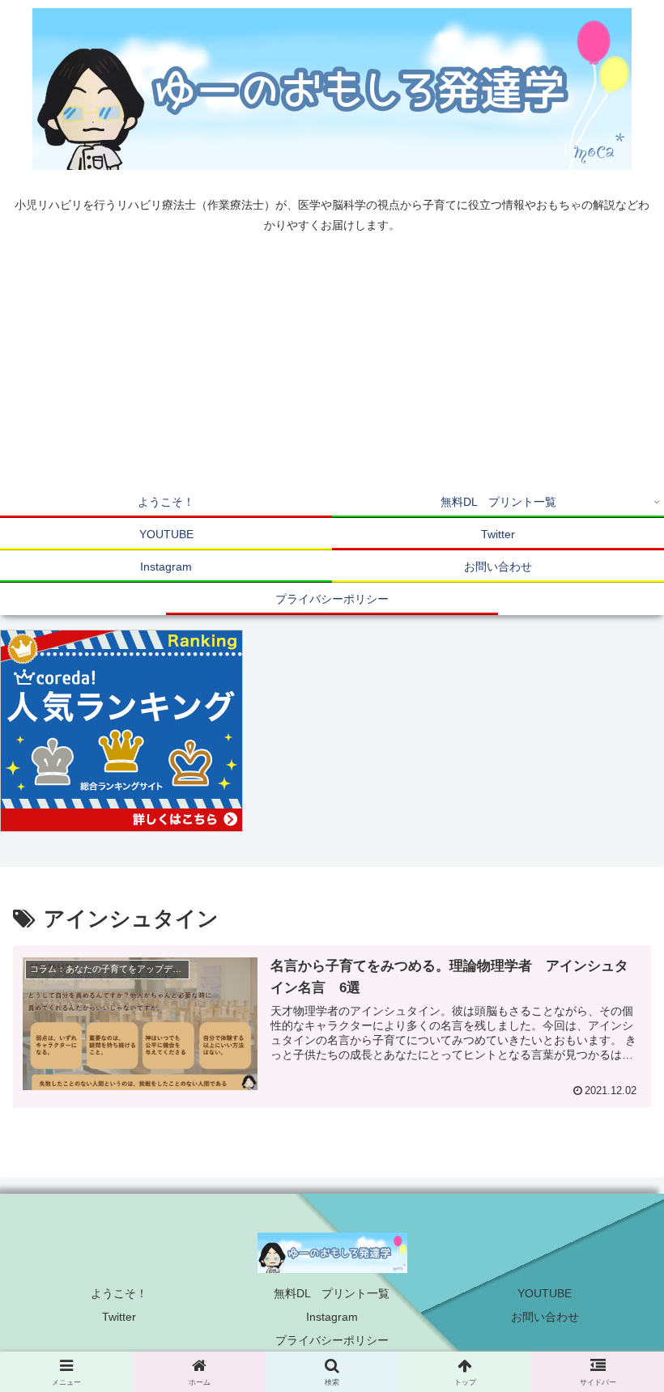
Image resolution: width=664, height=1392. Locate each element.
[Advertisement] (332, 364)
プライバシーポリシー (332, 1340)
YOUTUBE (544, 1293)
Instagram (332, 1316)
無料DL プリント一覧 (331, 1293)
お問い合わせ (545, 1316)
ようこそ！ (119, 1293)
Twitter (119, 1316)
